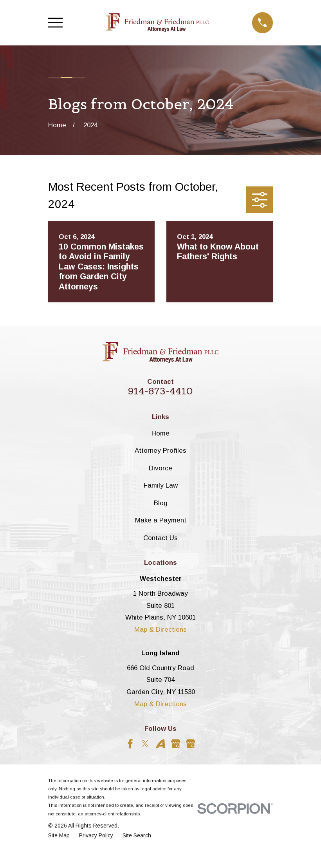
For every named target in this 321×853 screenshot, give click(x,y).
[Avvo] (160, 743)
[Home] (157, 23)
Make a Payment (160, 520)
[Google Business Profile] (175, 743)
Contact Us (160, 538)
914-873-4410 (160, 391)
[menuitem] (59, 836)
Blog (161, 503)
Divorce (160, 468)
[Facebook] (130, 743)
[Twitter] (145, 743)
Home (160, 433)
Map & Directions (160, 629)
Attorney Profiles (160, 450)
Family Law (161, 485)
